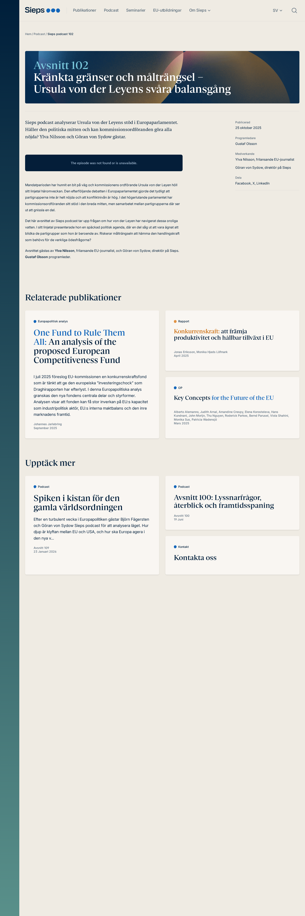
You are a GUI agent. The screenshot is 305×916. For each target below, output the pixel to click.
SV (275, 10)
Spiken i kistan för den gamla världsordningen (78, 502)
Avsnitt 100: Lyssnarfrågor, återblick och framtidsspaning (224, 501)
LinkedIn (263, 183)
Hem (28, 34)
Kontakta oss (195, 557)
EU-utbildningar (167, 10)
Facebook (243, 183)
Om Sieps (197, 10)
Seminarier (135, 10)
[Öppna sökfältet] (294, 10)
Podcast (111, 10)
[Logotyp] (42, 10)
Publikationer (84, 10)
